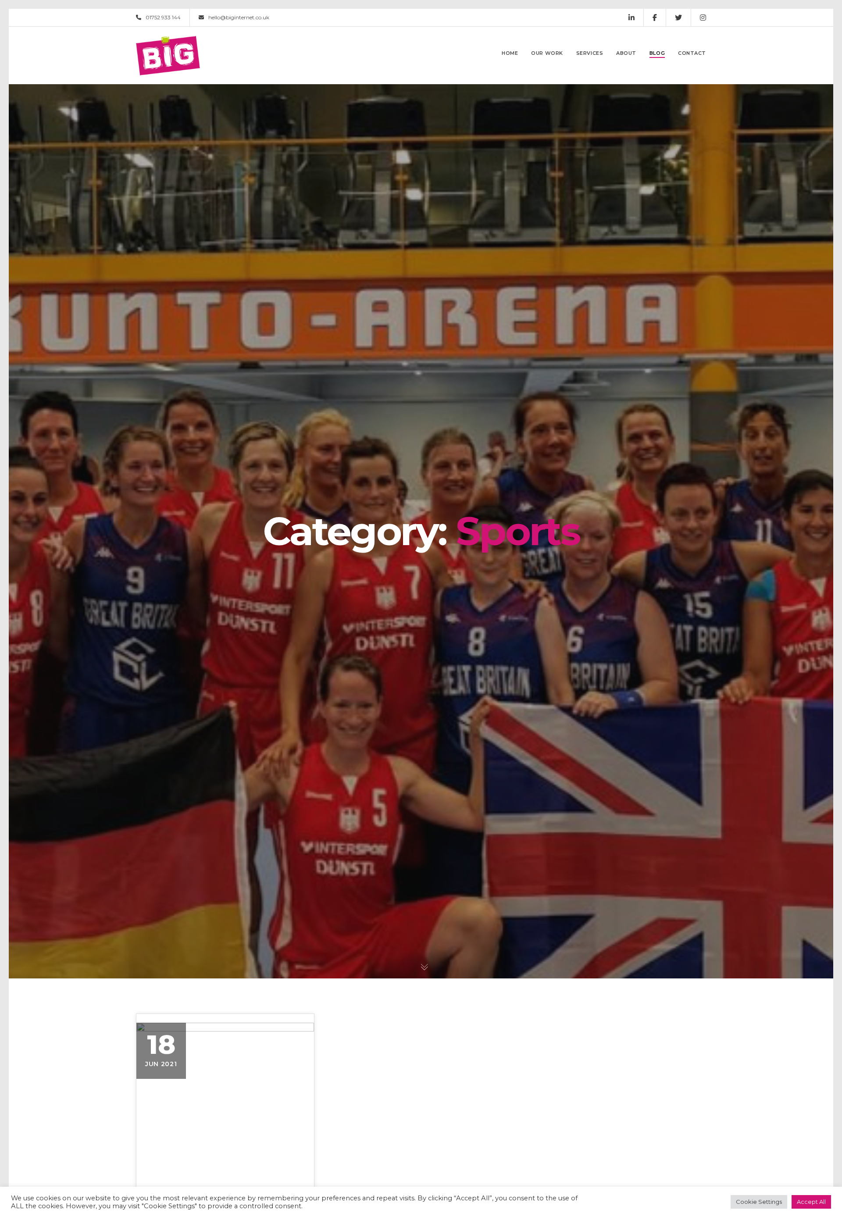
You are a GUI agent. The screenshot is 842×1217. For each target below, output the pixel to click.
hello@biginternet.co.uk (238, 17)
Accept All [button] (811, 1201)
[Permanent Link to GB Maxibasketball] (225, 1097)
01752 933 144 (163, 17)
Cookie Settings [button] (759, 1201)
